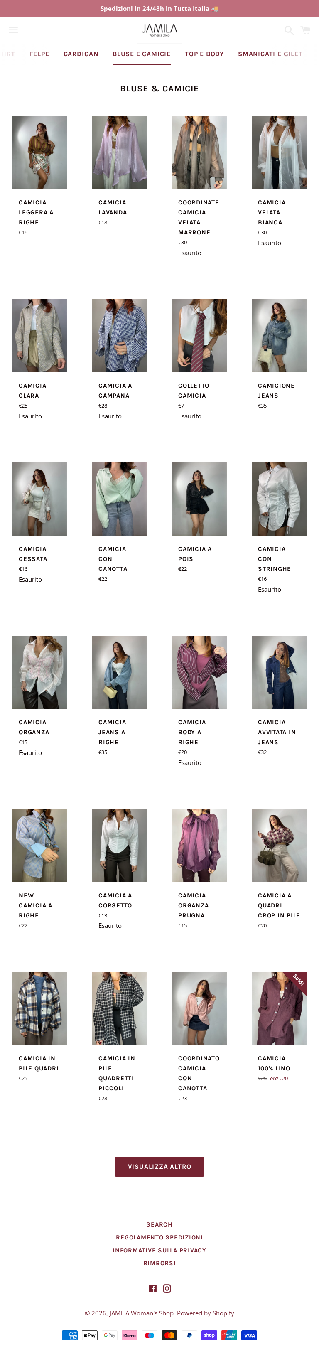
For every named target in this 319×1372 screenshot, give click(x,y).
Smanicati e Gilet (270, 54)
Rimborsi (159, 1263)
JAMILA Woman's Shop (142, 1313)
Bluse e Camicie (142, 54)
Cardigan (81, 54)
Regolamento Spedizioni (159, 1237)
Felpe (39, 54)
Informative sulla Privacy (159, 1250)
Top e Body (204, 54)
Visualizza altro (159, 1166)
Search (159, 1224)
